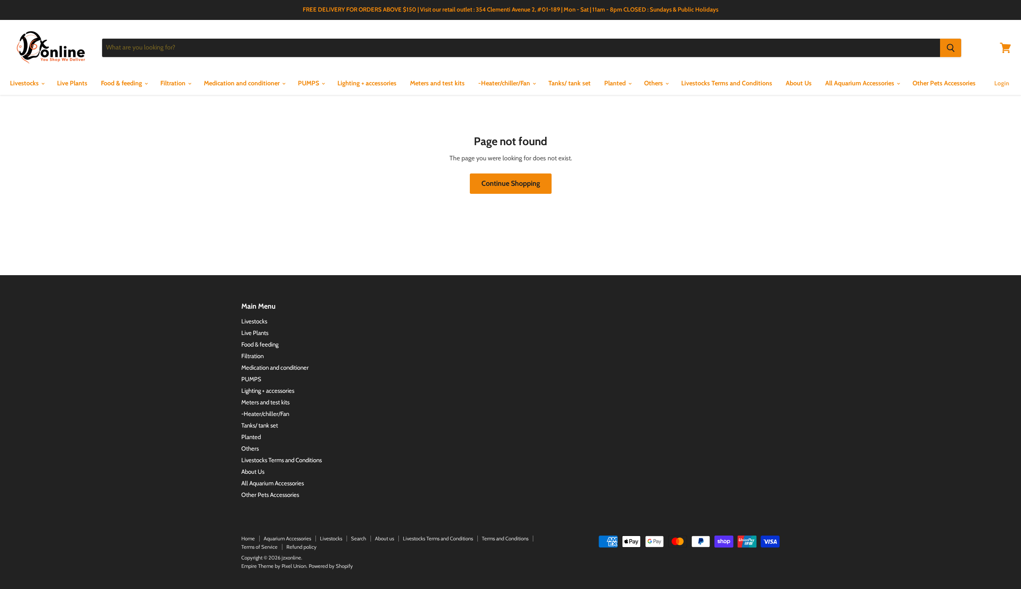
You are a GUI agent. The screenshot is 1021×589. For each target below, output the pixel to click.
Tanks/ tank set (569, 83)
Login (1001, 83)
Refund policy (301, 547)
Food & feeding (122, 83)
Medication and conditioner (242, 83)
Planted (615, 83)
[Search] (950, 48)
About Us (799, 83)
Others (654, 83)
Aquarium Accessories (287, 538)
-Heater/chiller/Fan (505, 83)
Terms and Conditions (505, 538)
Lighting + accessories (366, 83)
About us (384, 538)
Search (358, 538)
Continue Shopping (510, 183)
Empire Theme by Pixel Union (273, 566)
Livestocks (25, 83)
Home (248, 538)
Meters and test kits (437, 83)
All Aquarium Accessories (860, 83)
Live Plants (72, 83)
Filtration (173, 83)
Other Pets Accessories (944, 83)
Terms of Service (259, 547)
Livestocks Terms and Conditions (726, 83)
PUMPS (309, 83)
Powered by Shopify (331, 566)
